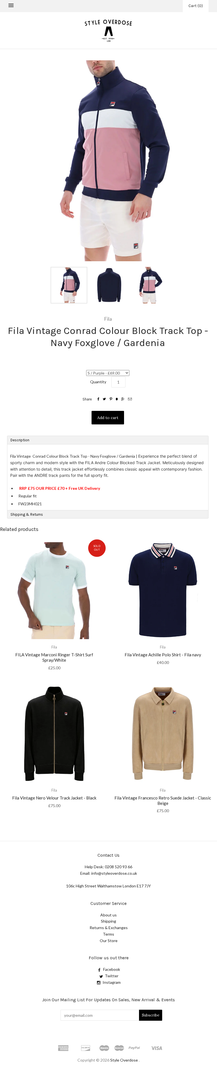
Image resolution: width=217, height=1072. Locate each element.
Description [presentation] (20, 440)
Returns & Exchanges (109, 927)
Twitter (111, 975)
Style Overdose (124, 1060)
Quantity (98, 381)
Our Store (109, 940)
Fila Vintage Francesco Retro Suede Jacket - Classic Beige (162, 800)
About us (108, 914)
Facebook (111, 969)
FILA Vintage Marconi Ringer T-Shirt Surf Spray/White (54, 657)
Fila (108, 319)
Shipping (108, 921)
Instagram (112, 982)
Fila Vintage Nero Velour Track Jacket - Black (54, 797)
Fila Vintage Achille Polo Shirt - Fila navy (163, 654)
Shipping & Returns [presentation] (26, 514)
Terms (108, 934)
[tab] (108, 440)
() (195, 5)
